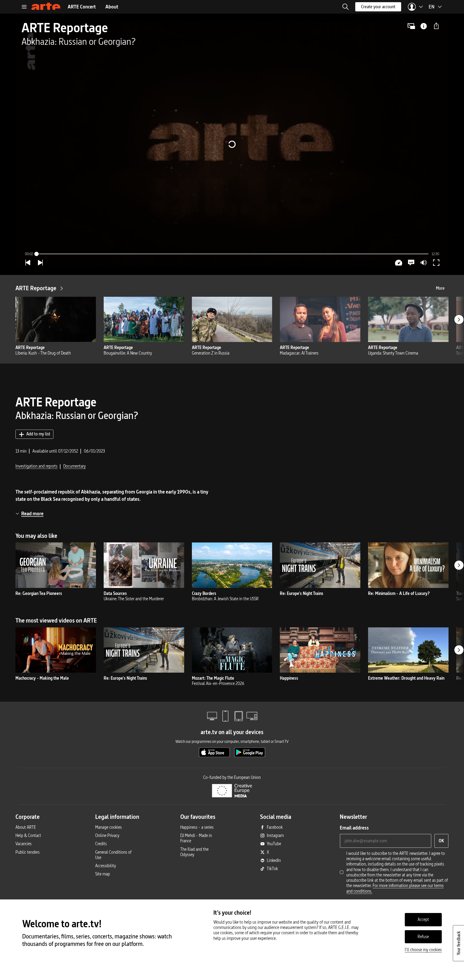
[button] (345, 7)
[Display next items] (459, 319)
